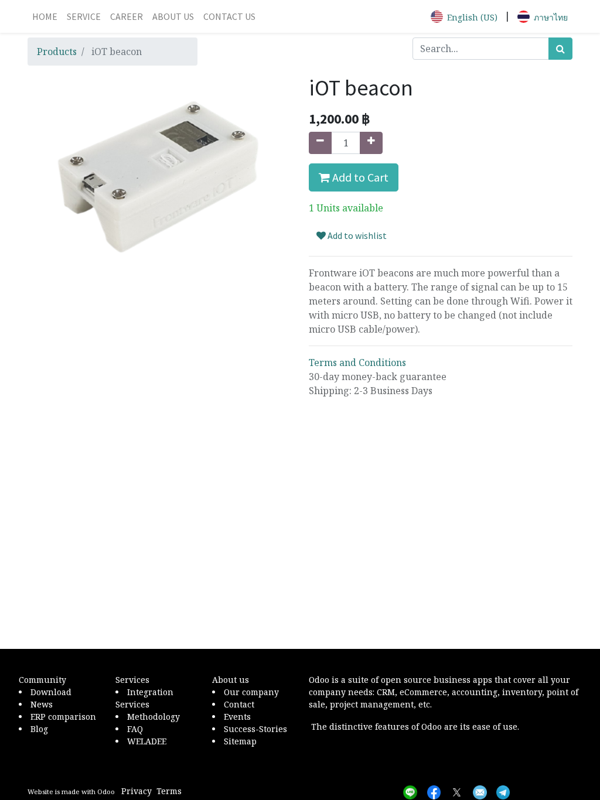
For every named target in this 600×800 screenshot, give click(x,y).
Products (57, 51)
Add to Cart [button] (359, 177)
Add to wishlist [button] (356, 235)
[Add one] (371, 143)
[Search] (560, 48)
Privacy (136, 790)
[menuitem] (45, 16)
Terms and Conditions (357, 362)
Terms (169, 790)
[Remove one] (320, 143)
